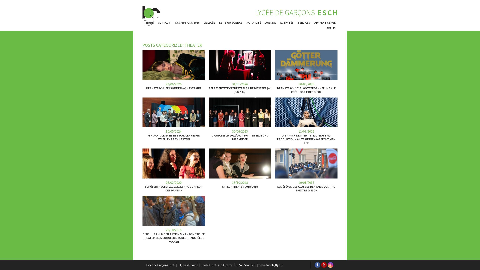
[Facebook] (317, 265)
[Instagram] (330, 265)
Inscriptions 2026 (187, 22)
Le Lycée (209, 22)
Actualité (254, 22)
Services (304, 22)
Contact (164, 22)
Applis (331, 28)
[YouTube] (324, 265)
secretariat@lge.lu (271, 265)
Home (150, 22)
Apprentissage (325, 22)
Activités (287, 22)
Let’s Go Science (230, 22)
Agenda (270, 22)
